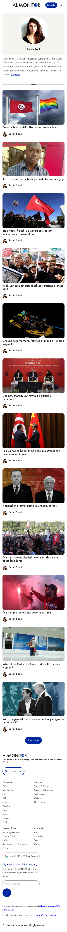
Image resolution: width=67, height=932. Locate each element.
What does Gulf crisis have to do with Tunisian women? (31, 666)
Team (36, 840)
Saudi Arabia (8, 790)
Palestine (6, 806)
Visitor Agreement (10, 832)
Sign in (61, 5)
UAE (4, 798)
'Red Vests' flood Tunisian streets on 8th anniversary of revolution (27, 232)
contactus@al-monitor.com (44, 915)
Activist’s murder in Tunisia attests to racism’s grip (33, 179)
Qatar (5, 813)
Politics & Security (42, 786)
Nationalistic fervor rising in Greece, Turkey (29, 506)
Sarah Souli (34, 49)
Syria (4, 821)
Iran (4, 794)
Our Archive (39, 802)
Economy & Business (43, 790)
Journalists (38, 836)
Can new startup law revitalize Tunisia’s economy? (26, 397)
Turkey (5, 786)
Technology (39, 794)
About (36, 832)
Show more (33, 740)
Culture (37, 798)
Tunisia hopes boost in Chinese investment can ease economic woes (31, 452)
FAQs (4, 840)
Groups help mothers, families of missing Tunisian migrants (33, 342)
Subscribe (51, 5)
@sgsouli (15, 74)
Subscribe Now (13, 771)
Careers (37, 844)
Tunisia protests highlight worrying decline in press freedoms (30, 559)
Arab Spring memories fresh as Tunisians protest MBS (32, 287)
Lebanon (6, 817)
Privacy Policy (8, 836)
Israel (4, 802)
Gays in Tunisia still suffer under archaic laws (30, 127)
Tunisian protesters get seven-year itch (26, 613)
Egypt (4, 810)
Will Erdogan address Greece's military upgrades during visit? (33, 721)
